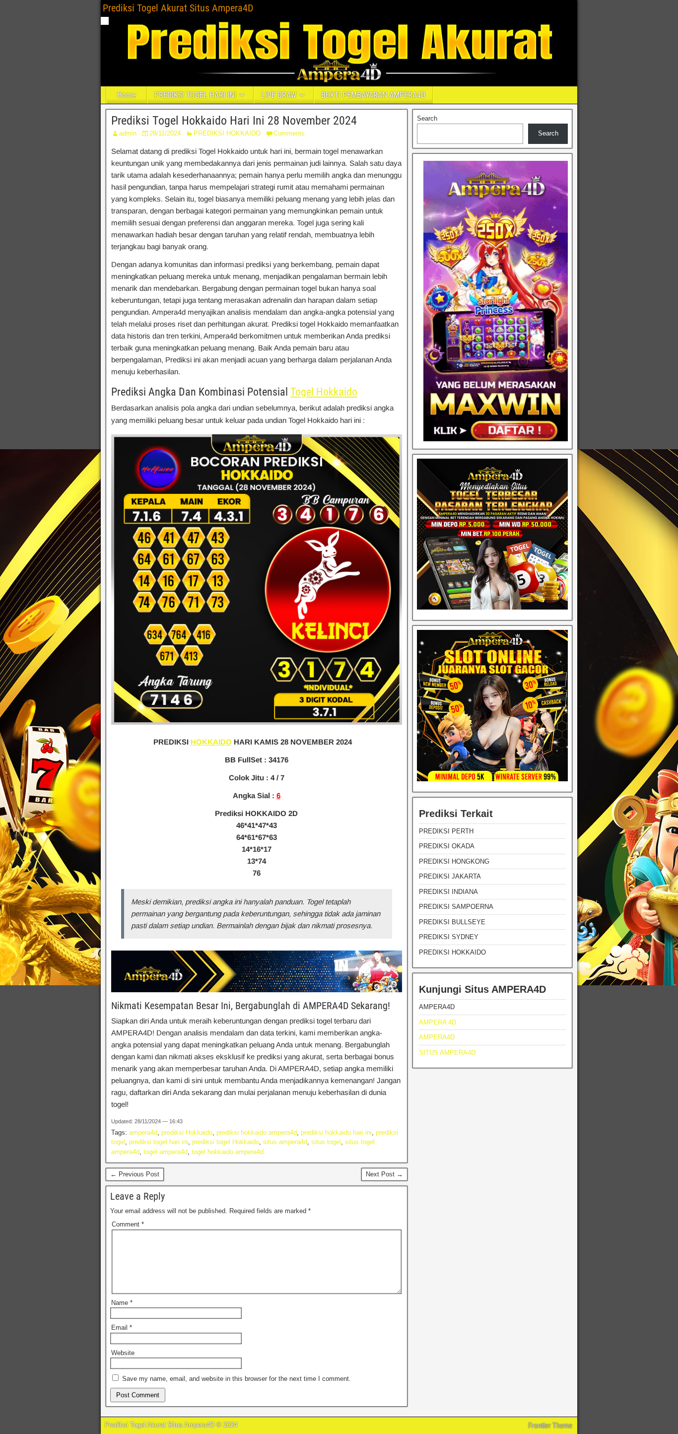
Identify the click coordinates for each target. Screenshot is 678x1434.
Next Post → (384, 1174)
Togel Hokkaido (323, 392)
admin (127, 133)
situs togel (326, 1142)
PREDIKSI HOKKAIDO (227, 133)
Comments (289, 133)
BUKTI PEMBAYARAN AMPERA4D (373, 95)
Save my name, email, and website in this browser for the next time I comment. (236, 1378)
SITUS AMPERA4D (447, 1052)
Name (122, 1302)
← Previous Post (134, 1174)
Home (126, 95)
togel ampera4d (165, 1152)
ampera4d (143, 1132)
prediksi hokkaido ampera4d (256, 1132)
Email (121, 1327)
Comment (128, 1224)
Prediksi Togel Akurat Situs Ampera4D (178, 8)
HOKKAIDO (211, 742)
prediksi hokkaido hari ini (336, 1132)
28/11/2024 (165, 133)
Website (123, 1353)
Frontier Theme (550, 1425)
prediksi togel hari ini (158, 1142)
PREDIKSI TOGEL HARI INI (195, 95)
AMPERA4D (437, 1037)
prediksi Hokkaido (186, 1132)
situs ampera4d (285, 1142)
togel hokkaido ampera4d (228, 1152)
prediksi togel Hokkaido (225, 1142)
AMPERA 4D (437, 1022)
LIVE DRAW (278, 95)
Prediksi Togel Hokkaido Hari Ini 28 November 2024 (234, 121)
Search (427, 118)
